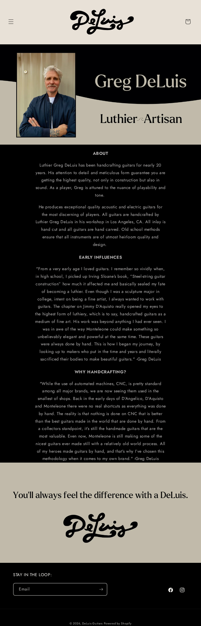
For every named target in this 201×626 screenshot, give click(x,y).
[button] (11, 21)
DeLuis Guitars (92, 623)
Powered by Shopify (118, 623)
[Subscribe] (101, 589)
